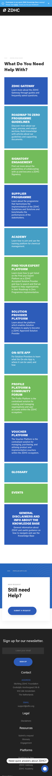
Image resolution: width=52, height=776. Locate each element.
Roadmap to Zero (26, 758)
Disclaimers (26, 721)
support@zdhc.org (26, 706)
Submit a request (22, 611)
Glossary (26, 740)
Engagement (26, 743)
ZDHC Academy (26, 769)
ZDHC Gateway (26, 765)
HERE (16, 4)
